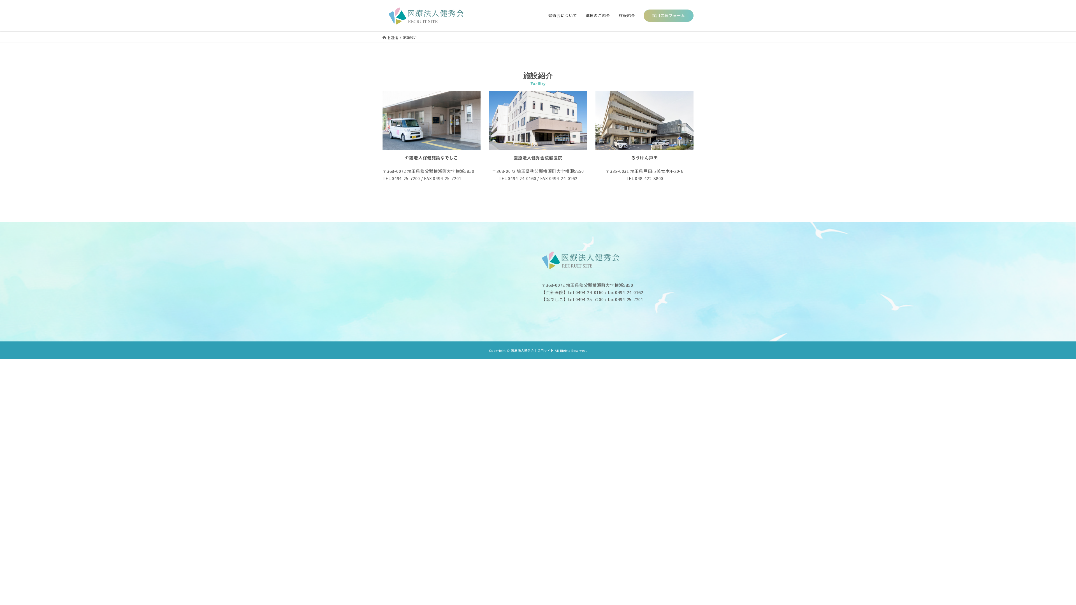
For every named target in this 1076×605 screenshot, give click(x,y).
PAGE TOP (1048, 582)
